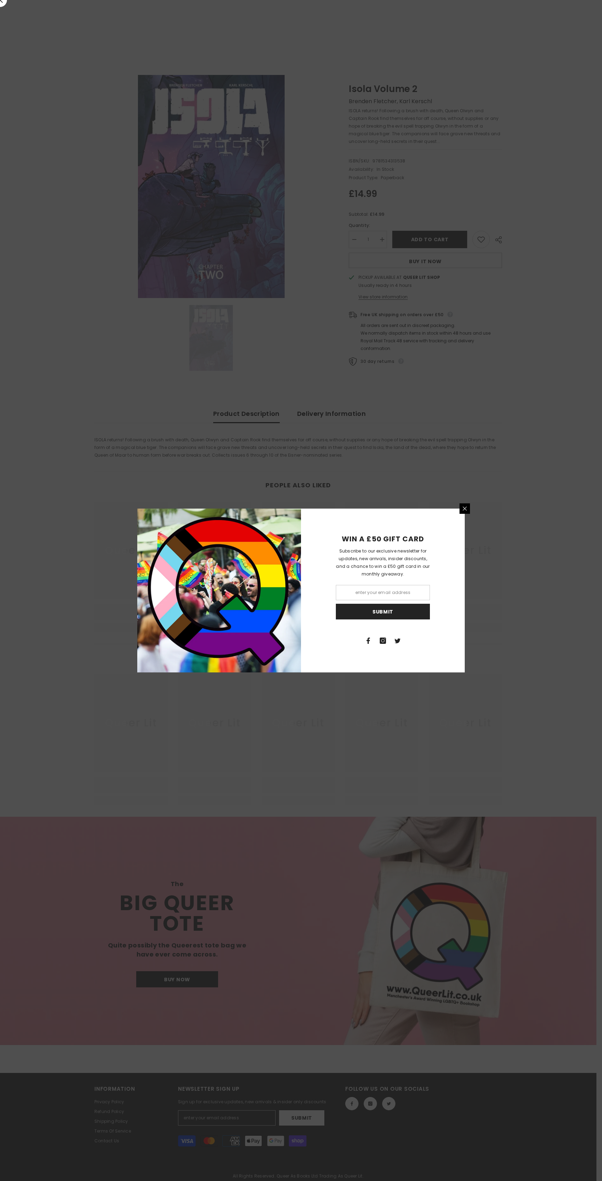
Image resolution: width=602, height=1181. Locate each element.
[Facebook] (368, 640)
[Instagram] (383, 640)
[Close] (465, 508)
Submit (382, 611)
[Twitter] (397, 640)
